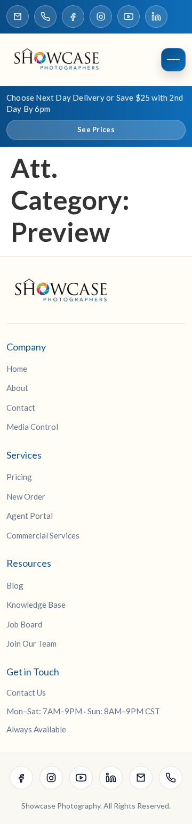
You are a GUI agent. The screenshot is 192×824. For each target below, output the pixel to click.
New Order (25, 496)
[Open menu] (173, 59)
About (17, 388)
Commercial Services (42, 535)
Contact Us (26, 692)
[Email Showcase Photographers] (17, 16)
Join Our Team (31, 643)
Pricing (19, 477)
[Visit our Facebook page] (73, 16)
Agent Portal (29, 515)
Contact (20, 407)
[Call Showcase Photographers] (45, 16)
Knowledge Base (36, 604)
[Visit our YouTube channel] (128, 16)
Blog (14, 585)
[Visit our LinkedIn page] (156, 16)
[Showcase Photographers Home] (59, 59)
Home (16, 368)
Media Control (32, 426)
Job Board (24, 624)
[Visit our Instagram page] (101, 16)
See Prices (96, 129)
